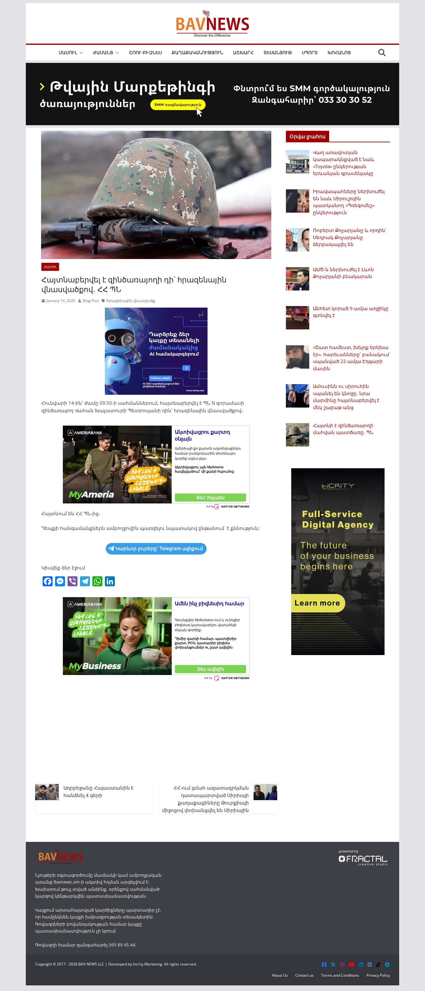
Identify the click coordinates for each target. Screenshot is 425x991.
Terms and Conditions (340, 975)
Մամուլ (68, 52)
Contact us (304, 975)
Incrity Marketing (147, 964)
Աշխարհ (243, 52)
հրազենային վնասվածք (130, 300)
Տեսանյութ (278, 52)
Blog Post (91, 300)
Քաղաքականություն (197, 52)
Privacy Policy (378, 975)
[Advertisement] (156, 731)
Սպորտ (310, 52)
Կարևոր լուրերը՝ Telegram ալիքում (159, 548)
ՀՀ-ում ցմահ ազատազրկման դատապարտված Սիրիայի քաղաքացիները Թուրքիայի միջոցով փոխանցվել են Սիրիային (205, 799)
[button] (80, 52)
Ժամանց (103, 52)
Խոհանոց (339, 52)
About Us (280, 975)
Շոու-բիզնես (145, 52)
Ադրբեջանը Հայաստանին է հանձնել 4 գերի (98, 791)
